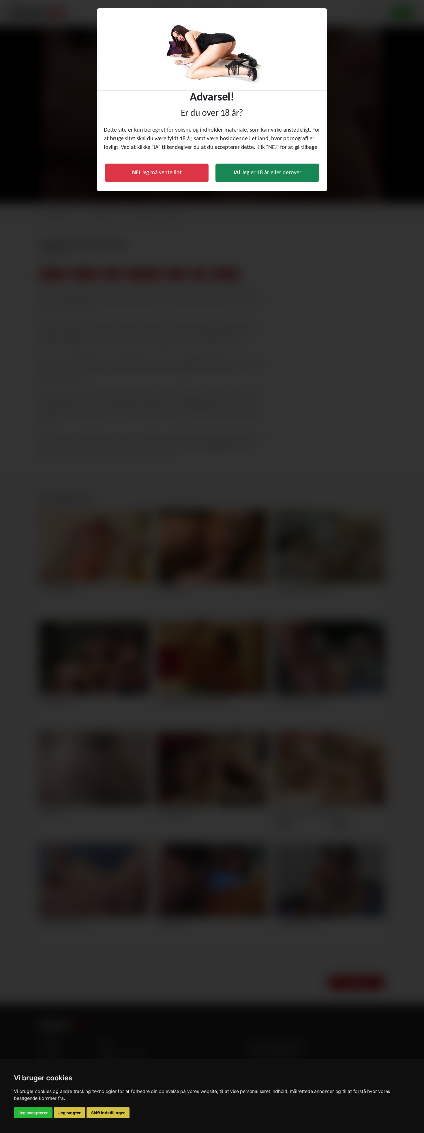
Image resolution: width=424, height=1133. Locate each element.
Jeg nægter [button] (69, 1112)
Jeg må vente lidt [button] (157, 173)
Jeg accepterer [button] (33, 1112)
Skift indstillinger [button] (108, 1112)
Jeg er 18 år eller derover (267, 173)
